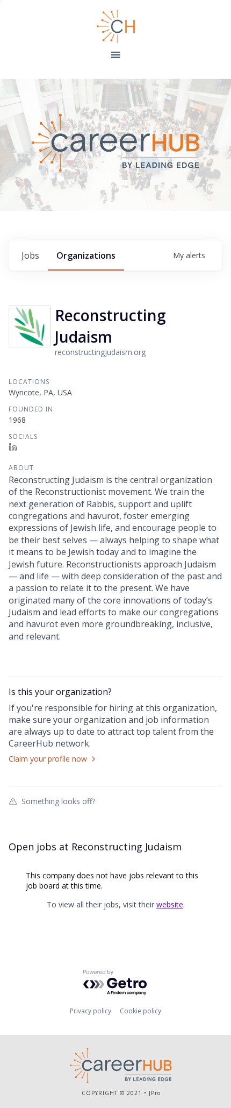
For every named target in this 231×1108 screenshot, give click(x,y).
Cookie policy (140, 1010)
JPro (155, 1093)
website (169, 904)
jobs (30, 255)
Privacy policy (90, 1010)
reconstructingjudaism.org (100, 352)
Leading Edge (116, 26)
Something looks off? (58, 801)
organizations (86, 255)
